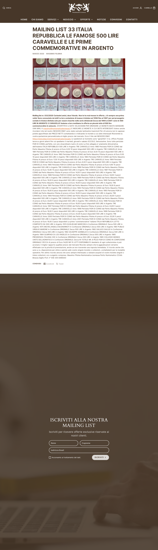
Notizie (101, 19)
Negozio (68, 19)
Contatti (131, 19)
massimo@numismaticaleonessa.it (57, 128)
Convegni (116, 19)
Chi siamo (37, 19)
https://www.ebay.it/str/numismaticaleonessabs (52, 139)
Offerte (85, 19)
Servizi (52, 19)
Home (24, 19)
